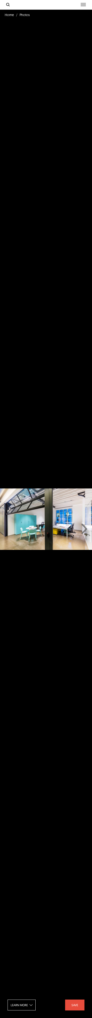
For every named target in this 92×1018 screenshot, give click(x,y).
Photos (25, 15)
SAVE (74, 1005)
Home (9, 15)
